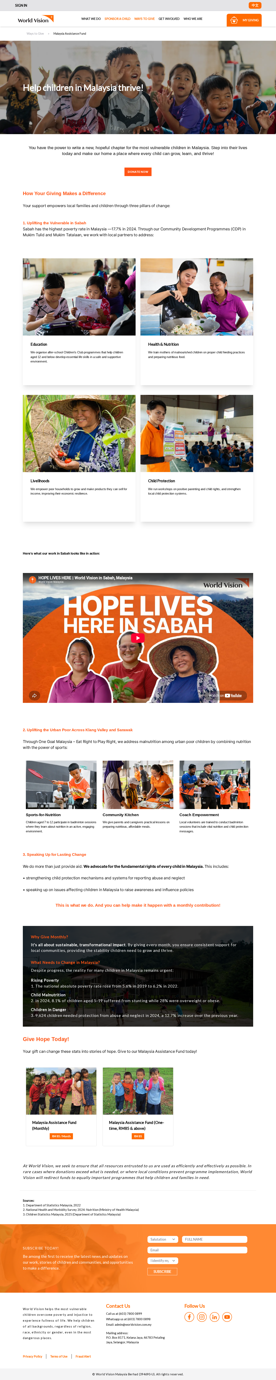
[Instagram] (202, 1317)
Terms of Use (58, 1356)
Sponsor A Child (118, 18)
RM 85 (138, 1136)
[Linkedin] (214, 1317)
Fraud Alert (83, 1356)
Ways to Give (144, 18)
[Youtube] (227, 1317)
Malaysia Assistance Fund (70, 33)
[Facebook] (189, 1317)
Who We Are (193, 18)
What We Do (91, 18)
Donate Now (138, 172)
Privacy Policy (32, 1356)
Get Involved (169, 18)
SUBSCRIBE (162, 1271)
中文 (255, 5)
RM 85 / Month (61, 1136)
